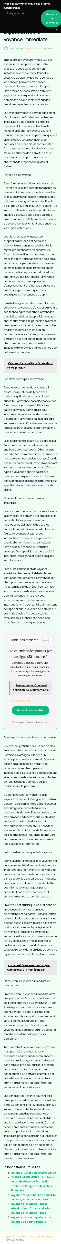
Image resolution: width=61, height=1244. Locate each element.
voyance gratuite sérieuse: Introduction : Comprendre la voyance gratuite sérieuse (30, 1208)
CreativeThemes (14, 1240)
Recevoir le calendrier (30, 710)
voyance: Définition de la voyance (33, 1173)
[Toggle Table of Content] (44, 640)
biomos (48, 48)
